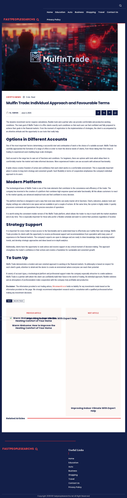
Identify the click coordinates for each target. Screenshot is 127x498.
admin (15, 113)
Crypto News (13, 97)
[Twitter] (103, 112)
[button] (120, 5)
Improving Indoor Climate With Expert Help (93, 409)
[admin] (7, 113)
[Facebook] (98, 112)
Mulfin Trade (18, 301)
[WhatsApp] (115, 112)
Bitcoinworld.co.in (59, 286)
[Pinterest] (109, 112)
